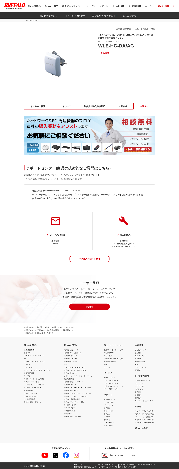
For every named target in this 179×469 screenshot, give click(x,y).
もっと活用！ (108, 355)
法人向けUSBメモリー (72, 373)
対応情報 (107, 408)
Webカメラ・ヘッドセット (33, 381)
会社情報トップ (140, 350)
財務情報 (138, 395)
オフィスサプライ (70, 408)
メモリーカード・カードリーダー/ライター (38, 370)
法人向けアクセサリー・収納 (74, 402)
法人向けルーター (70, 358)
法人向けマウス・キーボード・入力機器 (77, 387)
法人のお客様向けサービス (113, 386)
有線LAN (27, 353)
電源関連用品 (28, 390)
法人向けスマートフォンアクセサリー (77, 393)
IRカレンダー (140, 389)
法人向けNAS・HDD (71, 361)
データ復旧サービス (111, 389)
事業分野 (138, 358)
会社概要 (138, 353)
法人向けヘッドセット (72, 390)
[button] (89, 259)
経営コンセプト (140, 355)
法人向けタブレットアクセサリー (76, 396)
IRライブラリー (140, 386)
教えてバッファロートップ (113, 350)
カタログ (107, 417)
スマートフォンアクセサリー (34, 384)
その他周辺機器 (29, 399)
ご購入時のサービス (111, 380)
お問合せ (107, 414)
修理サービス (108, 411)
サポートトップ (109, 399)
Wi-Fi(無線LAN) (29, 350)
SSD (25, 358)
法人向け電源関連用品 (72, 399)
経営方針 (138, 392)
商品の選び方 (108, 353)
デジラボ (107, 367)
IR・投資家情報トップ (142, 380)
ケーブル (27, 376)
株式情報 (138, 398)
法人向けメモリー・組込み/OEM (75, 370)
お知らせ (107, 419)
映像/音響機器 (29, 373)
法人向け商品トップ (71, 350)
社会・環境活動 (140, 361)
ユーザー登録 (108, 422)
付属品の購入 (108, 425)
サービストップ (109, 377)
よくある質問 (108, 402)
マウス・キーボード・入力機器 (34, 379)
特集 (105, 364)
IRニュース (139, 383)
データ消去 (68, 413)
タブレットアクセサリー (32, 387)
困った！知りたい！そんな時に (114, 358)
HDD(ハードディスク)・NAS (34, 355)
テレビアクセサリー (31, 396)
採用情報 (138, 370)
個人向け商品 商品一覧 (32, 402)
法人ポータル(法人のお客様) (145, 414)
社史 (136, 364)
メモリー (27, 364)
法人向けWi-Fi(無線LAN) (72, 353)
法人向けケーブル (70, 384)
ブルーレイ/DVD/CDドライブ (34, 361)
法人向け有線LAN (70, 355)
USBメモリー (29, 367)
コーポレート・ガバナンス (144, 401)
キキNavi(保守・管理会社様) (144, 422)
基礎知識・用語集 (110, 361)
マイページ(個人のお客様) (144, 411)
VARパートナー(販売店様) (144, 417)
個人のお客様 (141, 428)
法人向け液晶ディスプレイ (73, 381)
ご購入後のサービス (111, 383)
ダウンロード (108, 405)
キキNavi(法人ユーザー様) (144, 419)
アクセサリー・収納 (30, 393)
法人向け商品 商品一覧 (72, 416)
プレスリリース (140, 367)
